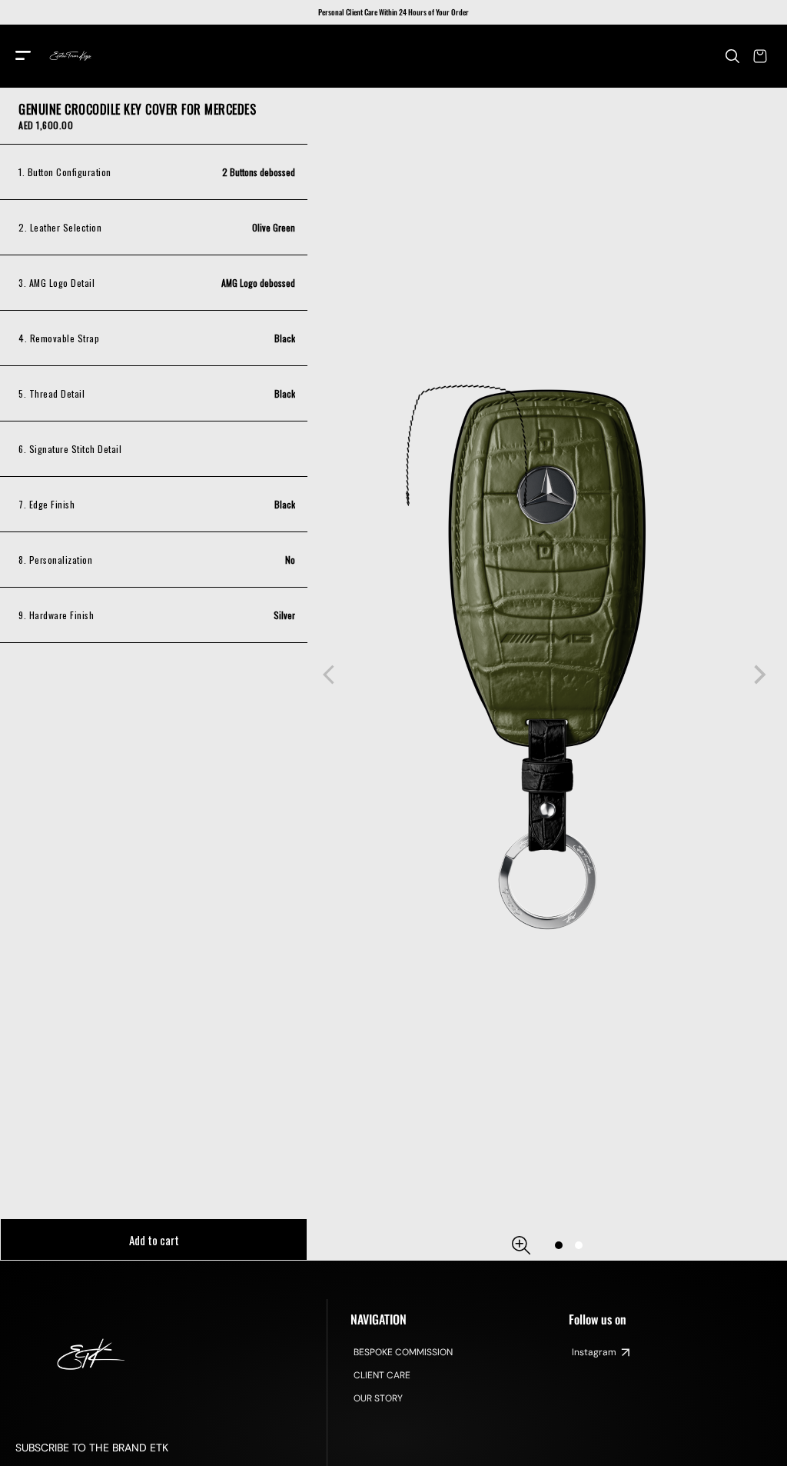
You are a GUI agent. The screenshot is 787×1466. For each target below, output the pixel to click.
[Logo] (71, 56)
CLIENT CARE (382, 1375)
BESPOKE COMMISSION (403, 1352)
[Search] (732, 56)
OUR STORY (378, 1398)
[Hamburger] (23, 56)
